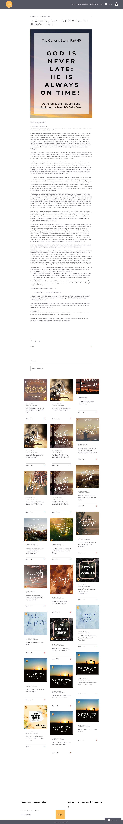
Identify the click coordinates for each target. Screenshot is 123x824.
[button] (116, 4)
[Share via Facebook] (31, 341)
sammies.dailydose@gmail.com (29, 811)
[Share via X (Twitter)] (35, 341)
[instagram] (68, 807)
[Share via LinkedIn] (39, 341)
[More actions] (91, 17)
